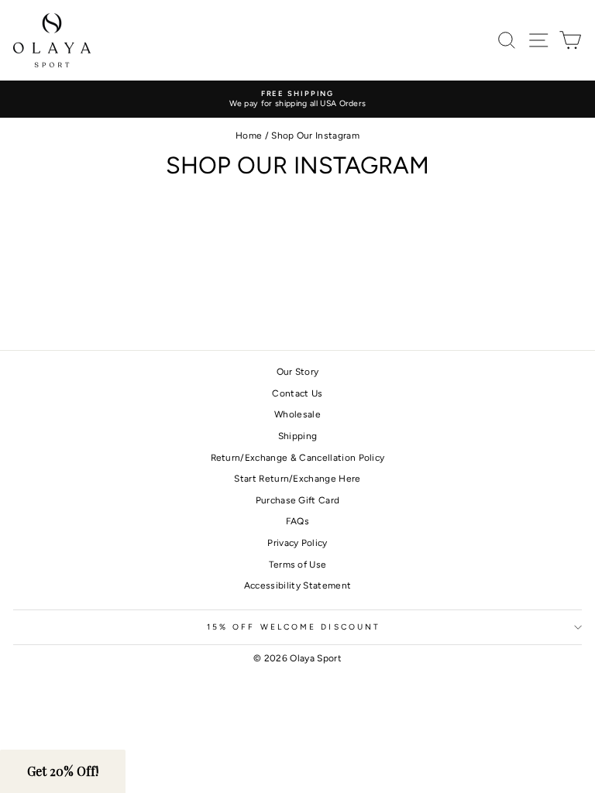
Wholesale (297, 414)
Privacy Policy (297, 542)
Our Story (298, 371)
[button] (63, 771)
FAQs (297, 521)
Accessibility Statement (297, 585)
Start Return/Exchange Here (297, 478)
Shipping (298, 436)
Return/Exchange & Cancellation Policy (298, 457)
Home (249, 135)
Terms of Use (298, 564)
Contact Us (297, 393)
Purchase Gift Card (298, 500)
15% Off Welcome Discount (293, 627)
